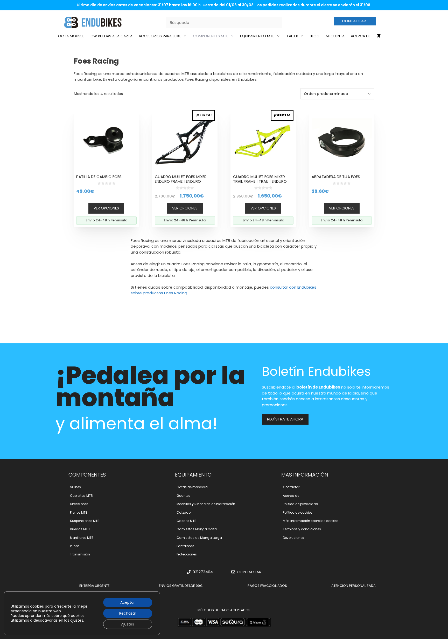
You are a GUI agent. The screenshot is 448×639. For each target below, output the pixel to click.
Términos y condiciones (302, 529)
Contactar (291, 487)
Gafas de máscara (192, 487)
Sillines (75, 487)
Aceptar (127, 602)
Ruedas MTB (80, 529)
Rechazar (127, 613)
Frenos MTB (79, 512)
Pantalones (185, 546)
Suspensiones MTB (85, 521)
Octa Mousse (71, 36)
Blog (314, 36)
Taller (292, 36)
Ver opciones (106, 208)
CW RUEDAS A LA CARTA (111, 36)
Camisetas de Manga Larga (199, 537)
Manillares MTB (82, 537)
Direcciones (79, 504)
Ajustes (127, 624)
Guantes (183, 495)
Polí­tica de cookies (297, 512)
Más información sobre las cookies (310, 521)
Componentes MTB (210, 36)
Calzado (184, 512)
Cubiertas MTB (81, 495)
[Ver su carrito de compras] (378, 36)
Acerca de (360, 36)
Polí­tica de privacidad (300, 504)
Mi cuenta (335, 36)
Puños (75, 546)
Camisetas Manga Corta (197, 529)
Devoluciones (293, 537)
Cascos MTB (187, 521)
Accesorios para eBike (160, 36)
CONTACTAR (354, 21)
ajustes (76, 620)
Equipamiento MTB (257, 36)
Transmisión (80, 554)
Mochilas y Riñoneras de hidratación (206, 504)
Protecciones (187, 554)
